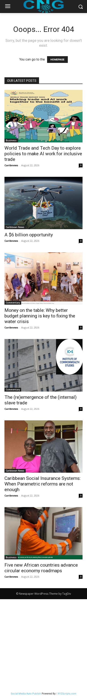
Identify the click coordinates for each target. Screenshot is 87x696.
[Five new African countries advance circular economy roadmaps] (43, 533)
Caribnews (11, 165)
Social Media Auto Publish (26, 693)
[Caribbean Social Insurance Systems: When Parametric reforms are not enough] (43, 446)
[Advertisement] (43, 645)
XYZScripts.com (67, 693)
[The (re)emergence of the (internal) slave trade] (43, 365)
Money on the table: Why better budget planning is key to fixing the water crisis (39, 316)
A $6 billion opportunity (28, 234)
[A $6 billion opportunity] (43, 203)
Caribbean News (15, 227)
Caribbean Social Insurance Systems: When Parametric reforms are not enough (42, 484)
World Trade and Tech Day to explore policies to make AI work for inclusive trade (43, 153)
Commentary (13, 302)
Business (11, 140)
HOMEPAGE (57, 59)
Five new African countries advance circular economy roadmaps (41, 567)
